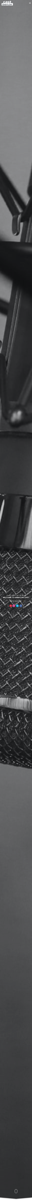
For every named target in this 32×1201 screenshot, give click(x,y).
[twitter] (17, 605)
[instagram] (13, 605)
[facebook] (20, 605)
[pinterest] (10, 605)
